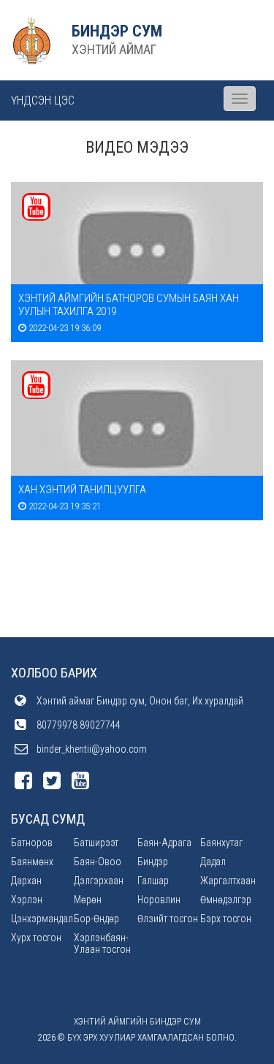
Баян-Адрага (164, 842)
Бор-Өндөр (96, 918)
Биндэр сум (117, 31)
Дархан (26, 880)
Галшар (153, 880)
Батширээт (96, 842)
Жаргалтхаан (228, 880)
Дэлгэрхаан (98, 880)
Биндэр (152, 861)
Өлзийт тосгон (167, 918)
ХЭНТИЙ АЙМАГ (114, 49)
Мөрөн (88, 899)
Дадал (213, 861)
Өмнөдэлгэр (225, 899)
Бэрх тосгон (225, 918)
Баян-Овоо (97, 861)
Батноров (32, 842)
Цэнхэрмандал (42, 918)
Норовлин (158, 899)
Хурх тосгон (36, 937)
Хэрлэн (26, 899)
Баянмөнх (32, 861)
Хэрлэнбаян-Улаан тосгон (102, 943)
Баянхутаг (221, 842)
